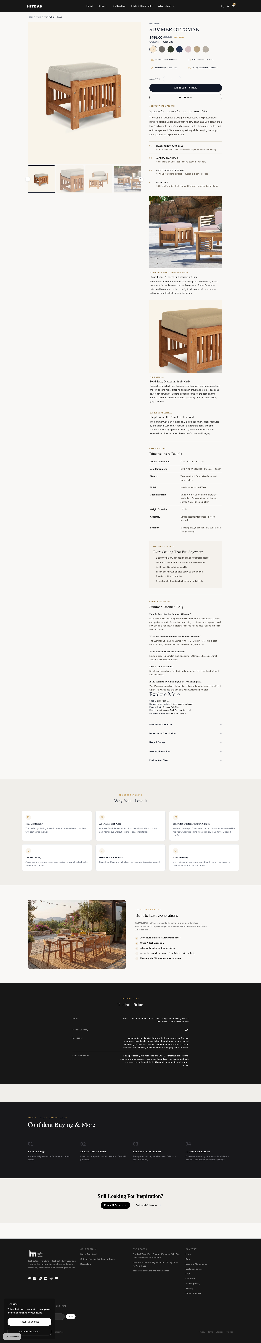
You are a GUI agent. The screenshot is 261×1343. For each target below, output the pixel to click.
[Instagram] (40, 1278)
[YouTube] (56, 1278)
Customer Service (194, 1269)
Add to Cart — (185, 88)
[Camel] (197, 49)
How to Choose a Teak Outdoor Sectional (173, 710)
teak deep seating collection (180, 704)
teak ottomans (163, 701)
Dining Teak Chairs (89, 1254)
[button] (222, 6)
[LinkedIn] (45, 1278)
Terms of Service (193, 1293)
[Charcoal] (162, 49)
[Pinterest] (51, 1278)
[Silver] (205, 49)
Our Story (190, 1278)
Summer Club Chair (171, 707)
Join (70, 1316)
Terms (210, 1332)
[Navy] (179, 49)
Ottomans (155, 24)
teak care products (178, 713)
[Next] (141, 179)
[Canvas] (153, 49)
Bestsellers (85, 1264)
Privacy (202, 1332)
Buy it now (185, 97)
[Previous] (27, 179)
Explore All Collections (146, 1205)
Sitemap (189, 1288)
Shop (38, 17)
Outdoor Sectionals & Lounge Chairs (97, 1259)
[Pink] (188, 49)
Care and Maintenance (196, 1264)
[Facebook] (34, 1278)
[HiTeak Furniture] (34, 5)
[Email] (29, 1278)
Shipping (219, 1332)
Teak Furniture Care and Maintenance (151, 1270)
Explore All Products (113, 1205)
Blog (187, 1259)
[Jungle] (170, 49)
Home (30, 17)
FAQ (187, 1273)
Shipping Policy (192, 1283)
